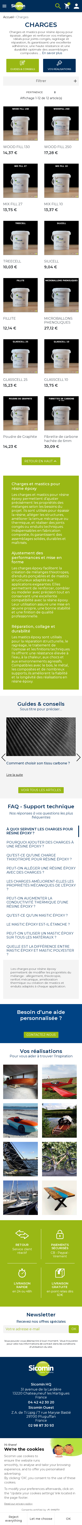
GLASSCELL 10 (56, 380)
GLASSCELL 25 (15, 380)
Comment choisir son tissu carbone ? (38, 763)
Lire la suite (14, 775)
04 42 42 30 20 (41, 1402)
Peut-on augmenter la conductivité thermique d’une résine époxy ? (37, 902)
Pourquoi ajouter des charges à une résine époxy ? (40, 844)
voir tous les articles (41, 790)
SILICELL (51, 261)
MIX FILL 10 (53, 204)
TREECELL (12, 261)
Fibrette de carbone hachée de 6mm (61, 439)
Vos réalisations (59, 69)
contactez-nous (41, 1035)
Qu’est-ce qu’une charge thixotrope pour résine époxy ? (39, 857)
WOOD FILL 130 (16, 147)
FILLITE (9, 318)
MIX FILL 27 (12, 204)
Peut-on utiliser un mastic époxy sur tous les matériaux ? (40, 935)
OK (73, 1329)
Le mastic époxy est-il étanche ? (38, 924)
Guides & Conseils (22, 69)
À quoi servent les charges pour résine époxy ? (40, 831)
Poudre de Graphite (20, 437)
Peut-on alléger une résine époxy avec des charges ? (41, 870)
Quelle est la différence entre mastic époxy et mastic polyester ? (40, 950)
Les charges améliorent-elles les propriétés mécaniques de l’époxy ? (41, 885)
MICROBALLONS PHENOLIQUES (58, 320)
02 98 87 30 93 (41, 1425)
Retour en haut (41, 461)
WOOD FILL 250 (57, 147)
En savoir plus (51, 53)
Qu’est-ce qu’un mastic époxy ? (37, 915)
